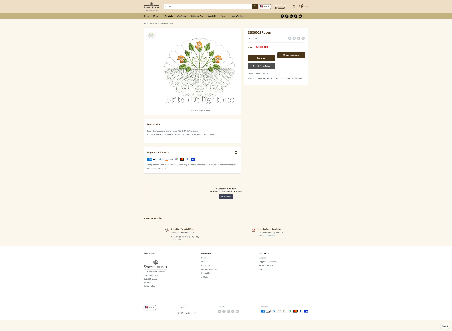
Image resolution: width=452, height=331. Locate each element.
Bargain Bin (212, 16)
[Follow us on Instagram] (291, 16)
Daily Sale (169, 16)
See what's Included (261, 66)
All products (154, 23)
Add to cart (261, 58)
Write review (226, 197)
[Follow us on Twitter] (287, 16)
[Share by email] (303, 38)
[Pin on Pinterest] (294, 38)
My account (280, 8)
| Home (146, 16)
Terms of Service (266, 265)
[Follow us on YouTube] (300, 16)
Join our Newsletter (209, 269)
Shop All (204, 261)
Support (262, 258)
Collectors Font (197, 16)
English (181, 307)
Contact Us (205, 273)
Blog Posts (205, 265)
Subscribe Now (268, 235)
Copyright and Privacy (268, 261)
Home (146, 23)
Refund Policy (264, 269)
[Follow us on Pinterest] (295, 16)
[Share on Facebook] (289, 38)
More (223, 16)
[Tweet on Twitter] (298, 38)
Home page (206, 258)
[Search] (255, 6)
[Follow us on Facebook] (282, 16)
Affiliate (204, 277)
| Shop (155, 16)
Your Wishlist (237, 16)
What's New (182, 16)
